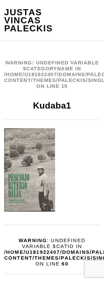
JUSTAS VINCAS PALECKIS (26, 20)
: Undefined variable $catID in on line (52, 252)
